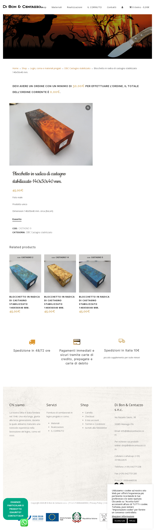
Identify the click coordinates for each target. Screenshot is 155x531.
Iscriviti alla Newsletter (96, 427)
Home (15, 68)
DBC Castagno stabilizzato (77, 68)
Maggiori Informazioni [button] (123, 516)
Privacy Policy (96, 503)
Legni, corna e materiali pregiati (45, 68)
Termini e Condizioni (95, 424)
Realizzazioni (57, 427)
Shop (24, 68)
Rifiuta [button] (132, 520)
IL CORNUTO (57, 430)
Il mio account (92, 420)
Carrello (89, 412)
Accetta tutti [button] (119, 520)
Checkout (89, 416)
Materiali (55, 423)
